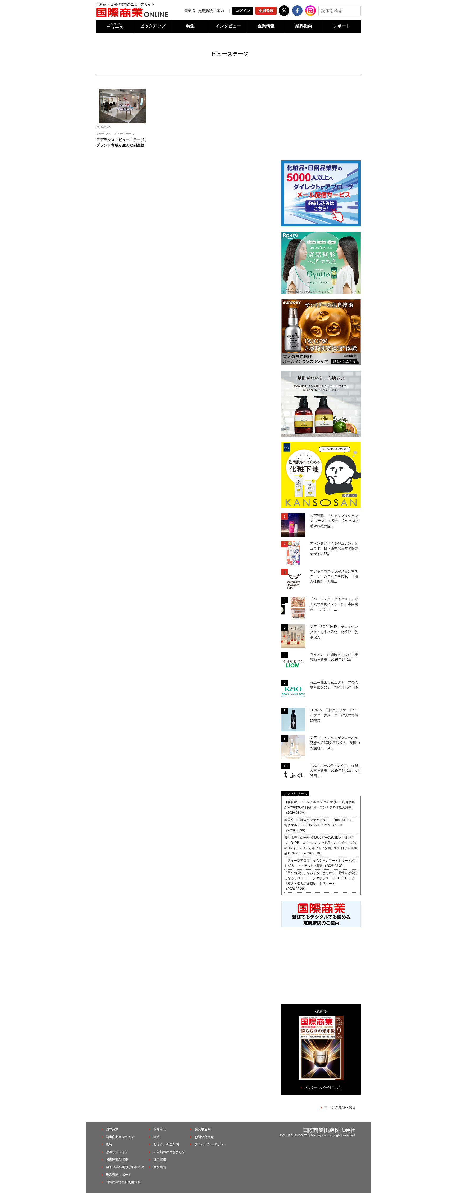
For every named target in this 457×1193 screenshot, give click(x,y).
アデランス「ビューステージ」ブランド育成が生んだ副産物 (122, 142)
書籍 (156, 1137)
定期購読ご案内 (211, 11)
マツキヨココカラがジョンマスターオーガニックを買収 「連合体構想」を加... (334, 576)
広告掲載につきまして (169, 1152)
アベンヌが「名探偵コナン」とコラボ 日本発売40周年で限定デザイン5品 (334, 549)
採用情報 (159, 1159)
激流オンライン (117, 1152)
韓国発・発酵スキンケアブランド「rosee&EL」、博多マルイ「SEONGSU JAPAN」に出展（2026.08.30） (320, 825)
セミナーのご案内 (166, 1144)
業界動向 (303, 26)
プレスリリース (295, 794)
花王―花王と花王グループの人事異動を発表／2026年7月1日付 (334, 685)
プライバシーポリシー (210, 1144)
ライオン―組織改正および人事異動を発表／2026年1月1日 (334, 657)
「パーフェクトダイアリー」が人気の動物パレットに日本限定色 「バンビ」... (334, 604)
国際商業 (112, 1129)
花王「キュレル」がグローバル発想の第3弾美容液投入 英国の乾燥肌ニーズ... (335, 743)
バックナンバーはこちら (323, 1087)
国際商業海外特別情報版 (123, 1182)
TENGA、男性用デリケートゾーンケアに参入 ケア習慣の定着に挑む (335, 715)
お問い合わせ (204, 1137)
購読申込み (203, 1129)
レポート (341, 26)
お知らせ (159, 1129)
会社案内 (159, 1167)
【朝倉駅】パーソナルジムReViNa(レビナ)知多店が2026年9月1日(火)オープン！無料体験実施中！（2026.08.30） (319, 807)
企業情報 (266, 26)
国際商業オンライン (120, 1137)
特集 (190, 26)
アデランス (103, 133)
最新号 (189, 11)
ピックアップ (153, 26)
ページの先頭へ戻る (340, 1107)
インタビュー (228, 26)
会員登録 (266, 10)
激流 (109, 1144)
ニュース (115, 26)
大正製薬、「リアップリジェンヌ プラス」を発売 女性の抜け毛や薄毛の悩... (334, 521)
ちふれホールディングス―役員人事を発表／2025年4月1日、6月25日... (335, 771)
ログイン (242, 10)
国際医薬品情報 (117, 1159)
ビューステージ (124, 133)
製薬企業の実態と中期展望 (125, 1167)
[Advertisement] (321, 122)
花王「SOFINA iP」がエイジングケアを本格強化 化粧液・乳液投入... (334, 632)
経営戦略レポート (118, 1174)
